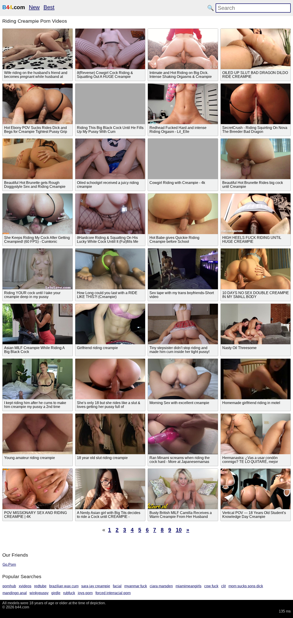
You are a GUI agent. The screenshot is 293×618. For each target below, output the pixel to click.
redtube (40, 586)
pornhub (9, 586)
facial (117, 586)
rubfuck (69, 593)
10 (179, 530)
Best (48, 7)
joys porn (85, 593)
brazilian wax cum (64, 586)
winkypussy (39, 593)
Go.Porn (9, 564)
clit (223, 586)
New (34, 7)
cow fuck (211, 586)
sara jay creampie (95, 586)
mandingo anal (15, 593)
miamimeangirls (188, 586)
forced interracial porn (113, 593)
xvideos (25, 586)
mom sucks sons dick (245, 586)
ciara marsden (161, 586)
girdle (55, 593)
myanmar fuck (135, 586)
